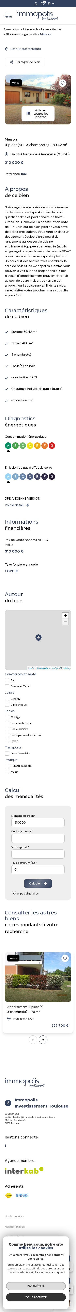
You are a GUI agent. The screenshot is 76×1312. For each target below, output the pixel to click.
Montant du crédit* (23, 816)
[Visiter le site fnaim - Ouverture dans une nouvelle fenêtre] (8, 1195)
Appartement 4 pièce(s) (25, 1009)
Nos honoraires (14, 1216)
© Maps (43, 668)
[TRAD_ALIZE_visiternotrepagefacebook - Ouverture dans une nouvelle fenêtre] (5, 1145)
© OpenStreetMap (61, 668)
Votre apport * (20, 847)
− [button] (65, 621)
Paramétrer (36, 1286)
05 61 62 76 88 (12, 1114)
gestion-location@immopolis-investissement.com (30, 1117)
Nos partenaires (15, 1226)
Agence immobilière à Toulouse (26, 29)
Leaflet (31, 668)
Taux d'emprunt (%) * (24, 863)
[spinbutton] (38, 869)
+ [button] (65, 615)
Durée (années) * (22, 831)
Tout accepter (36, 1297)
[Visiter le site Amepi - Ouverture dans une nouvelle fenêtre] (22, 1195)
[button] (43, 1039)
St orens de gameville (21, 34)
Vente (56, 29)
